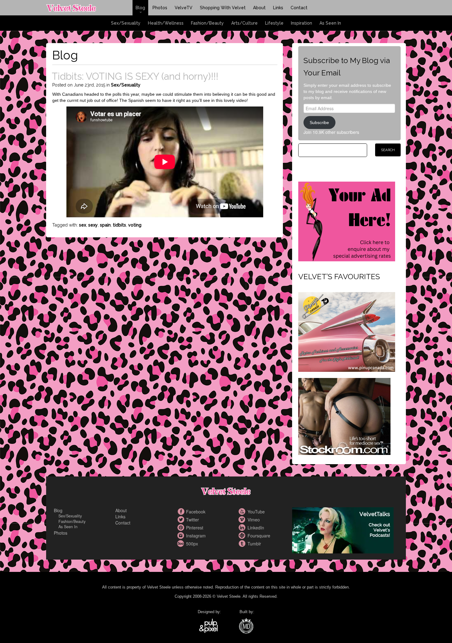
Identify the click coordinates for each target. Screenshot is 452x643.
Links (278, 7)
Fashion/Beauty (207, 23)
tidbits (119, 225)
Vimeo (243, 519)
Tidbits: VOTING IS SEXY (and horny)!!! (135, 76)
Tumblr (243, 544)
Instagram (181, 535)
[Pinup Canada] (346, 331)
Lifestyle (274, 23)
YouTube (243, 511)
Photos (160, 7)
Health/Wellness (166, 23)
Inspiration (301, 23)
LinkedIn (243, 527)
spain (105, 225)
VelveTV (183, 7)
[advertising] (346, 221)
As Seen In (330, 23)
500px (181, 544)
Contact (299, 7)
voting (134, 225)
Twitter (181, 519)
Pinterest (181, 527)
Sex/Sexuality (126, 23)
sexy (93, 225)
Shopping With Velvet (223, 7)
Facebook (181, 511)
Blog (140, 7)
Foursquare (243, 535)
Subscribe (319, 122)
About (259, 7)
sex (82, 225)
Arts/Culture (244, 23)
